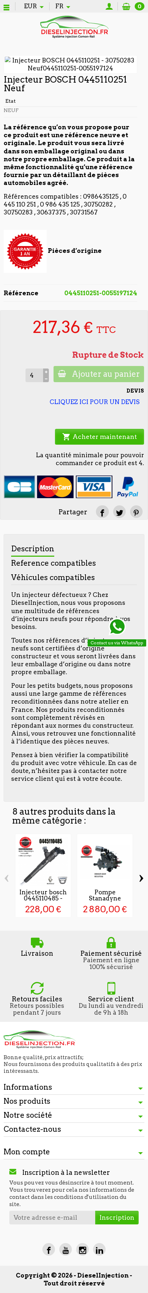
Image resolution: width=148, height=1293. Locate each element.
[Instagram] (82, 1249)
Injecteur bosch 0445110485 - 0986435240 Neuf (43, 901)
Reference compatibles (53, 563)
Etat (10, 101)
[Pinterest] (136, 511)
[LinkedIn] (99, 1249)
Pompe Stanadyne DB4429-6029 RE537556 (105, 901)
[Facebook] (48, 1249)
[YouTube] (65, 1249)
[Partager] (102, 511)
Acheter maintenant (99, 436)
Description (32, 548)
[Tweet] (119, 511)
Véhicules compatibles (53, 577)
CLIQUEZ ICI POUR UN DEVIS (95, 401)
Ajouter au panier (106, 374)
